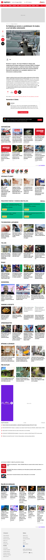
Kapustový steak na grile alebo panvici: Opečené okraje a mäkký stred (5, 317)
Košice (37, 5)
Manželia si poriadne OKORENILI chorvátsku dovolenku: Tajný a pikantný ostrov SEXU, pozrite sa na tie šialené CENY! (28, 336)
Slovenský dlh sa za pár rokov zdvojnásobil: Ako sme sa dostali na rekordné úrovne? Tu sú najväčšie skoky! (23, 297)
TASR (10, 59)
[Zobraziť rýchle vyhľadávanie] (42, 5)
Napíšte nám (5, 542)
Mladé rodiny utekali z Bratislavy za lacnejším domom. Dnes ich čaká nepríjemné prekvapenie (6, 256)
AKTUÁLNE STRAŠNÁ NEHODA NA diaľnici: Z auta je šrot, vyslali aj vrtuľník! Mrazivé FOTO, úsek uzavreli (22, 433)
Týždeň (43, 422)
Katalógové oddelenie (6, 553)
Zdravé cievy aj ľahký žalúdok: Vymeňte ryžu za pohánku (17, 316)
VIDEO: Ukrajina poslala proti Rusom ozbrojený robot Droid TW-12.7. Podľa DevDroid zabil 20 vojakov (29, 235)
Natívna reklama (25, 543)
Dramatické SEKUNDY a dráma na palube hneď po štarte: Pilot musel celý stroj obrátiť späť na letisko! (40, 336)
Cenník (24, 540)
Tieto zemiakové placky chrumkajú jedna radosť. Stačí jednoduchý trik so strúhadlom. (29, 317)
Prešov (33, 5)
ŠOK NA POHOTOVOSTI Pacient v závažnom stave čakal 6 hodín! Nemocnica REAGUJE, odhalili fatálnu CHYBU (23, 427)
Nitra (18, 5)
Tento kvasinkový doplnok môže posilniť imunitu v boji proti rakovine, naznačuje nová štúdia (5, 235)
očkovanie (24, 96)
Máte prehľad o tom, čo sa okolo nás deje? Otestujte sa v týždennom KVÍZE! (6, 335)
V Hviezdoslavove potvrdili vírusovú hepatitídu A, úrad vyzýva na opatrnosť (28, 190)
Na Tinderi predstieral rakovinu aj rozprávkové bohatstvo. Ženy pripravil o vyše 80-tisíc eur (40, 256)
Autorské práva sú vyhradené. (27, 550)
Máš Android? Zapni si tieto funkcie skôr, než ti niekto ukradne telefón (17, 234)
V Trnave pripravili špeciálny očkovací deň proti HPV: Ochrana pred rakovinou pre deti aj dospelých (39, 190)
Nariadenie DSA (5, 543)
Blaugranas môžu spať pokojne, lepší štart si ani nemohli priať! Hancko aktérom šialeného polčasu (39, 276)
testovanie (36, 96)
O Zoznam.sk (5, 533)
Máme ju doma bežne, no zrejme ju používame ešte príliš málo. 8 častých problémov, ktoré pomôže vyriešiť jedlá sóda (23, 359)
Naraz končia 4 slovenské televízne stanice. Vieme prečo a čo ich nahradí (16, 430)
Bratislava (5, 5)
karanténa (20, 96)
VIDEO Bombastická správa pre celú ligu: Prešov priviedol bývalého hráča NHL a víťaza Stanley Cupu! (5, 276)
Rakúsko (32, 96)
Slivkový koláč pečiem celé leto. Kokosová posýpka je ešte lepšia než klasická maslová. (39, 317)
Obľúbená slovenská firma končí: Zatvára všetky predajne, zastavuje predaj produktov (19, 436)
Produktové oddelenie (6, 549)
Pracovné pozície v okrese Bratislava (14, 201)
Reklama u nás (25, 535)
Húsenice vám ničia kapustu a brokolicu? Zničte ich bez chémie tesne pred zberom (23, 380)
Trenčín (14, 5)
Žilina (29, 5)
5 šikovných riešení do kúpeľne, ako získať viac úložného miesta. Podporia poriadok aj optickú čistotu (38, 359)
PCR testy (28, 96)
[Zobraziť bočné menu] (44, 5)
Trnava (9, 5)
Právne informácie (6, 535)
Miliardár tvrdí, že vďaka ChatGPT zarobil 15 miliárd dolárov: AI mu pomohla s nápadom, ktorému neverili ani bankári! (7, 298)
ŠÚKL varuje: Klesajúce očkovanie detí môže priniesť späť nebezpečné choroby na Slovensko (5, 191)
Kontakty (5, 545)
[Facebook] (24, 546)
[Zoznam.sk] (26, 552)
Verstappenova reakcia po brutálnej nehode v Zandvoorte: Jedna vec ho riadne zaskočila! (17, 275)
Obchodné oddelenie (6, 551)
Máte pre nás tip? (6, 556)
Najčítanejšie (4, 422)
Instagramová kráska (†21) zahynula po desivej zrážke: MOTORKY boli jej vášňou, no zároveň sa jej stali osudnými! (17, 336)
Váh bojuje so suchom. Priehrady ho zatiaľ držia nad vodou (17, 255)
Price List (24, 542)
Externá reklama (25, 537)
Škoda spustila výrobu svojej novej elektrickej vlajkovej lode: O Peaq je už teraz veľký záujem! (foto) (37, 297)
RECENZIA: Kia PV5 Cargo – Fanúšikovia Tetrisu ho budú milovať (40, 234)
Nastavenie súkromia (6, 538)
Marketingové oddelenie (7, 554)
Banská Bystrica (23, 5)
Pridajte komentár (23, 112)
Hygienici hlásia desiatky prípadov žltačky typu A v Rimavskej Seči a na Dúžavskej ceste (17, 190)
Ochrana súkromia (6, 537)
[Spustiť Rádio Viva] (7, 402)
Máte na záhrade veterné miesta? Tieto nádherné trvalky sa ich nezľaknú (37, 380)
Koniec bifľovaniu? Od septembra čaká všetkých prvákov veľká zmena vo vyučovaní (28, 255)
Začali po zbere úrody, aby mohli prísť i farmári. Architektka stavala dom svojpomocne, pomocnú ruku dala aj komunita (7, 359)
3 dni (24, 422)
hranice (16, 96)
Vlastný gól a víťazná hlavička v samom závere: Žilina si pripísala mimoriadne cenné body (28, 276)
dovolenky (13, 96)
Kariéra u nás (5, 540)
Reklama (24, 533)
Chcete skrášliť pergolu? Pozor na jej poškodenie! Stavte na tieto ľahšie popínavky (7, 380)
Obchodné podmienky (26, 538)
